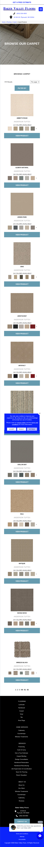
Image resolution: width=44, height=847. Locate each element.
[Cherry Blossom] (32, 326)
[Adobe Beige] (22, 253)
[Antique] (15, 277)
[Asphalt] (22, 451)
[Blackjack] (15, 326)
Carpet (14, 22)
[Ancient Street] (15, 574)
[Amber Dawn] (22, 501)
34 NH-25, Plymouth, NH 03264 (24, 17)
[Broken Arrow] (32, 277)
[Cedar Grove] (22, 402)
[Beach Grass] (15, 623)
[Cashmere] (27, 326)
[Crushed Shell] (32, 524)
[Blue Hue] (15, 227)
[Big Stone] (15, 524)
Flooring (9, 22)
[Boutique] (32, 178)
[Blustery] (27, 178)
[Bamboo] (15, 128)
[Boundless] (21, 128)
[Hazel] (32, 623)
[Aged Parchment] (22, 550)
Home (3, 22)
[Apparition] (21, 277)
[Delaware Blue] (32, 128)
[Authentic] (22, 204)
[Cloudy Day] (21, 227)
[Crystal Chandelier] (32, 574)
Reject (21, 429)
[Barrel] (22, 154)
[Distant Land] (32, 475)
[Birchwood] (22, 303)
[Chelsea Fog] (27, 623)
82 (28, 690)
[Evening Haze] (32, 227)
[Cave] (27, 524)
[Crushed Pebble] (27, 574)
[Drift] (27, 227)
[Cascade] (21, 326)
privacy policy (21, 422)
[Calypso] (15, 475)
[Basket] (15, 178)
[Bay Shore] (27, 277)
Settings (32, 429)
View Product (22, 136)
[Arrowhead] (22, 600)
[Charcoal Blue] (21, 475)
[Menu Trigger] (41, 9)
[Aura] (22, 105)
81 (25, 690)
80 (22, 690)
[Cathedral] (21, 574)
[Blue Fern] (21, 178)
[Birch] (21, 524)
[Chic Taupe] (27, 128)
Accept (11, 429)
